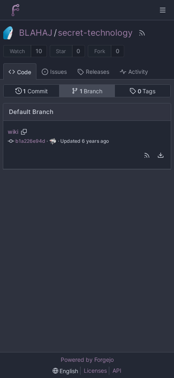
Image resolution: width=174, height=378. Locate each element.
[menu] (161, 155)
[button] (147, 155)
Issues (58, 71)
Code (24, 72)
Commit (35, 91)
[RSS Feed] (142, 33)
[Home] (15, 10)
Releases (97, 71)
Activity (138, 71)
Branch (91, 91)
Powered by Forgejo (87, 359)
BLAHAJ (35, 33)
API (116, 370)
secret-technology (95, 33)
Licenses (95, 370)
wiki (13, 131)
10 (39, 50)
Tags (147, 91)
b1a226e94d (30, 141)
